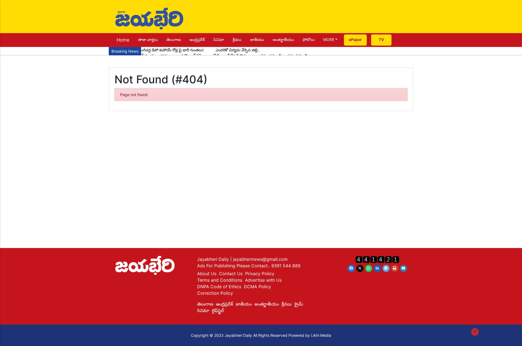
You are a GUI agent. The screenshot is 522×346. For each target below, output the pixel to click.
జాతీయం (257, 39)
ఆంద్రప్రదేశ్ (197, 39)
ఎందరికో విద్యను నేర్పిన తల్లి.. (238, 49)
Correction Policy (215, 293)
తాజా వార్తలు (148, 39)
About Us (206, 273)
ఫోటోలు (309, 39)
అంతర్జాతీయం (283, 39)
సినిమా (218, 39)
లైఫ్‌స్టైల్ (218, 310)
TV (381, 39)
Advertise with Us (263, 280)
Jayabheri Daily (213, 259)
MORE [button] (328, 39)
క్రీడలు (237, 39)
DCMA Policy (257, 286)
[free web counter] (377, 259)
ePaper (355, 39)
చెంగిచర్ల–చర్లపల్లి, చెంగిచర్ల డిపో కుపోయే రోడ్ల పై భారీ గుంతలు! (157, 49)
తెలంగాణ (173, 39)
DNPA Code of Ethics (219, 286)
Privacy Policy (259, 273)
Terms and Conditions (219, 280)
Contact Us (231, 273)
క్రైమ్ (298, 304)
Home (123, 40)
